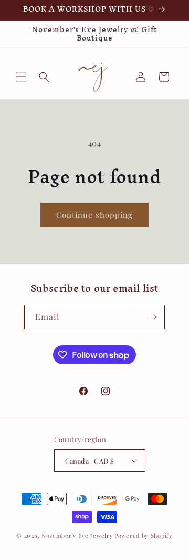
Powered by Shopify (143, 535)
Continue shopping (94, 214)
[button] (21, 76)
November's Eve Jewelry (77, 535)
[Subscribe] (152, 317)
